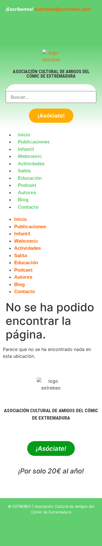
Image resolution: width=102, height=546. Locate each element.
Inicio (24, 134)
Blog (23, 199)
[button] (51, 214)
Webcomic (30, 156)
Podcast (27, 185)
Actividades (31, 163)
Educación (30, 178)
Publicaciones (34, 142)
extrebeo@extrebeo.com (63, 9)
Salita (24, 170)
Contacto (28, 207)
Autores (27, 192)
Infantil (26, 149)
